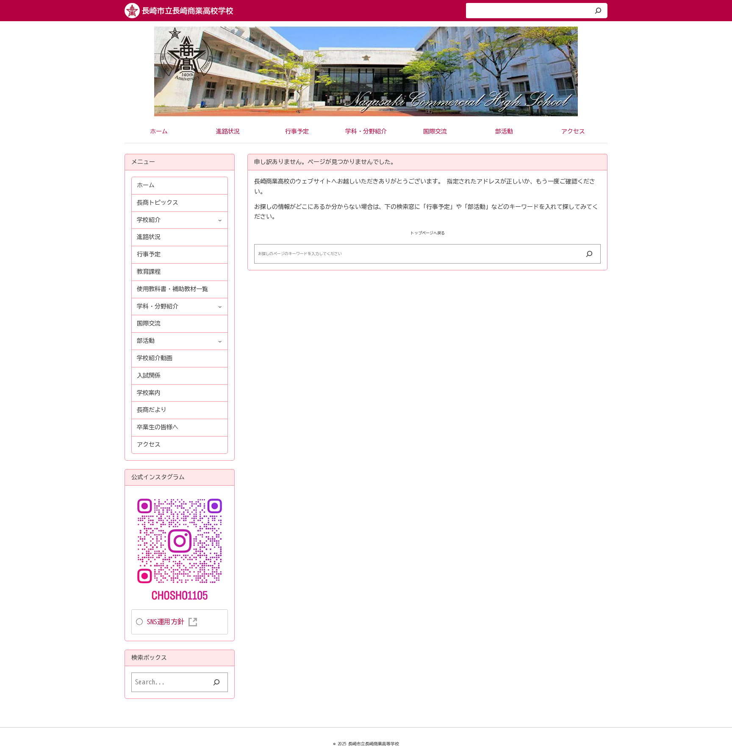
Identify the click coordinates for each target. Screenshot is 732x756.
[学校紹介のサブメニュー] (220, 220)
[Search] (589, 253)
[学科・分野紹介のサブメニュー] (220, 306)
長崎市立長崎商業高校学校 (187, 10)
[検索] (598, 10)
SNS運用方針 (165, 621)
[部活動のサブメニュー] (220, 341)
